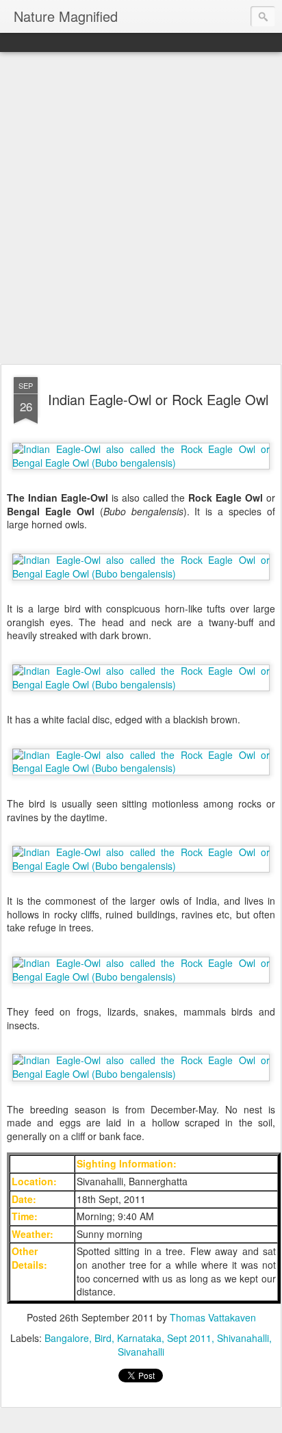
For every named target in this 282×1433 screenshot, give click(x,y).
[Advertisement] (141, 209)
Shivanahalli (243, 1338)
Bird (103, 1338)
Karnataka (139, 1338)
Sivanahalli (141, 1351)
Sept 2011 (189, 1338)
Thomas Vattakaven (213, 1317)
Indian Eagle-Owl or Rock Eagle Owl (158, 399)
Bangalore (66, 1338)
